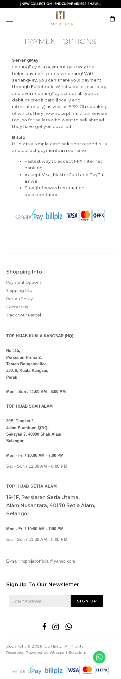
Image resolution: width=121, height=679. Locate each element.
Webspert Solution (67, 652)
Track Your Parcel (23, 315)
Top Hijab (52, 646)
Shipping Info (19, 290)
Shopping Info (24, 272)
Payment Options (23, 282)
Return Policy (19, 299)
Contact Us (17, 307)
